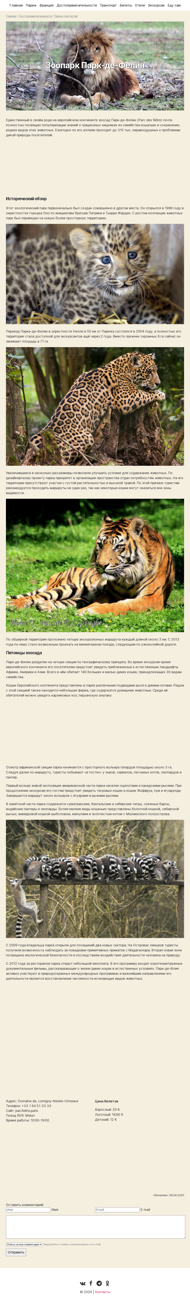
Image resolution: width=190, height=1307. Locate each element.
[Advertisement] (95, 167)
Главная (16, 5)
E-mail (145, 1210)
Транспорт (108, 5)
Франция (47, 5)
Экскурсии (156, 5)
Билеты (126, 5)
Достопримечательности (77, 5)
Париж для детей (66, 16)
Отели (140, 5)
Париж (31, 5)
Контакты (102, 1292)
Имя (54, 1210)
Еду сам (174, 5)
